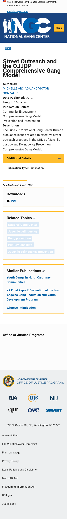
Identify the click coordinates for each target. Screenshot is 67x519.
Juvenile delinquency (23, 231)
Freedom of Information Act (18, 486)
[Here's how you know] (33, 6)
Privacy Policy (10, 461)
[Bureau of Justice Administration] (13, 396)
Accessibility (10, 435)
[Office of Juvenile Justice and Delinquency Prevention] (13, 411)
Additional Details (18, 158)
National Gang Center (22, 224)
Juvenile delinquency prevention (30, 251)
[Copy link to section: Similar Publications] (42, 270)
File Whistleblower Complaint (19, 444)
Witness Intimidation (21, 307)
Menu (59, 27)
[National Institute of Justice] (54, 397)
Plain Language (11, 452)
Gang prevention (19, 238)
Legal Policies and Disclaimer (20, 469)
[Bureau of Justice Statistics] (33, 401)
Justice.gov (9, 503)
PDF (13, 200)
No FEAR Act (10, 478)
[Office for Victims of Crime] (33, 410)
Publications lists (20, 245)
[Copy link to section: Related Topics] (33, 217)
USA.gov (7, 495)
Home (8, 48)
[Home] (27, 28)
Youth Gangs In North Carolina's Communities (29, 280)
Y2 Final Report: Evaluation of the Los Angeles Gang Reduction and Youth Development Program (33, 294)
